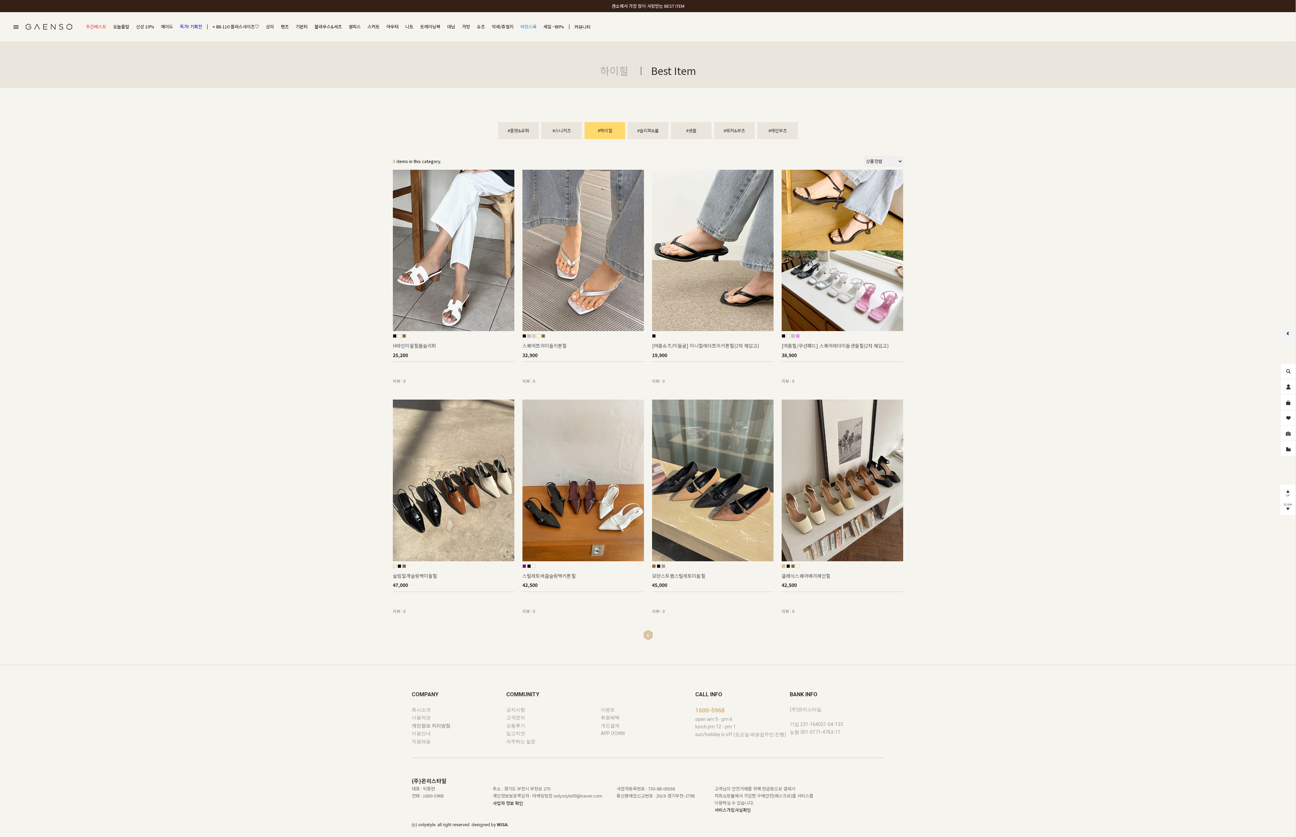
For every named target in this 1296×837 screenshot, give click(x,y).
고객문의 (515, 718)
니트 (409, 26)
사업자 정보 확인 (508, 803)
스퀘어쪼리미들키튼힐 (544, 345)
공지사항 (515, 709)
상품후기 (515, 725)
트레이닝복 (430, 26)
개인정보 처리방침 (431, 725)
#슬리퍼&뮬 (648, 130)
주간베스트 (96, 26)
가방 (466, 26)
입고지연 (515, 733)
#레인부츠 (777, 130)
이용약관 (421, 718)
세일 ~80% (553, 26)
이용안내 (421, 733)
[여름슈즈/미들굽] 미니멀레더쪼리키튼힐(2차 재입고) (705, 345)
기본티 (302, 26)
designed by (490, 825)
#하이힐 (605, 130)
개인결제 (610, 725)
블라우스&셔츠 (328, 26)
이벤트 (608, 709)
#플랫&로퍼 (518, 130)
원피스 (355, 26)
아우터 (392, 26)
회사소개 (421, 709)
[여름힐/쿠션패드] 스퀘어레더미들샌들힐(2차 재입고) (835, 345)
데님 (451, 26)
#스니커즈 (561, 130)
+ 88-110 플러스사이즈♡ (236, 26)
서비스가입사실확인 (732, 810)
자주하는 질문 (521, 741)
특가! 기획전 (191, 26)
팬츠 (285, 26)
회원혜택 (610, 718)
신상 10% (145, 26)
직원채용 (421, 741)
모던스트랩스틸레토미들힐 (678, 575)
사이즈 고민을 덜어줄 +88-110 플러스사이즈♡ (648, 6)
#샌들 (691, 130)
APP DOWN (613, 733)
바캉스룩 (528, 26)
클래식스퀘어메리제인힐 (806, 575)
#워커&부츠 (734, 130)
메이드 (167, 26)
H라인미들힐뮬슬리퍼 (414, 345)
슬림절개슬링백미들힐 (415, 575)
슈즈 (481, 26)
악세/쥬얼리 (503, 26)
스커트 (374, 26)
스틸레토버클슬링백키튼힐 (549, 575)
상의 (270, 26)
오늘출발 (121, 26)
